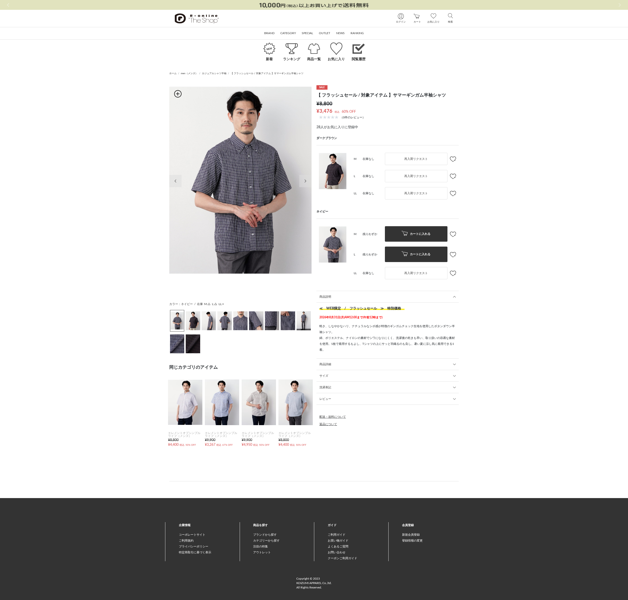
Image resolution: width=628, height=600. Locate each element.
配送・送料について (332, 416)
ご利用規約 (186, 540)
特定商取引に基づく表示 (195, 552)
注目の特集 (260, 546)
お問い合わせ (336, 552)
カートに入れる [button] (420, 233)
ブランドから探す (265, 534)
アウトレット (262, 552)
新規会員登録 (411, 534)
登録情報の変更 (412, 540)
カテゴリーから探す (266, 540)
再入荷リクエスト (416, 158)
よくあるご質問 (338, 546)
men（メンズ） (189, 73)
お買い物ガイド (338, 540)
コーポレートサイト (192, 534)
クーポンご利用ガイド (342, 558)
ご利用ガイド (336, 534)
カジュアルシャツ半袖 (214, 73)
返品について (328, 424)
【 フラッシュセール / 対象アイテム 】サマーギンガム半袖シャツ (267, 73)
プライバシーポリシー (193, 546)
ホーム (173, 73)
